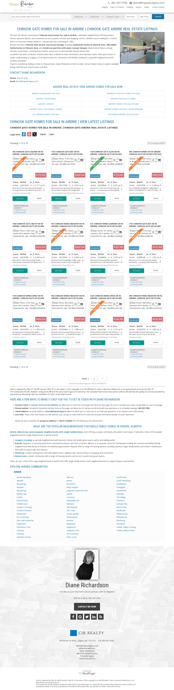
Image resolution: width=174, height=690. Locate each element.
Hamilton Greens (24, 537)
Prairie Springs (73, 513)
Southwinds (121, 484)
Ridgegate (71, 523)
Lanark (69, 494)
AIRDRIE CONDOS (45, 104)
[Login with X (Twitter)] (34, 135)
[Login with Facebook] (24, 135)
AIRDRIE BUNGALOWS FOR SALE (46, 93)
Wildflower (121, 510)
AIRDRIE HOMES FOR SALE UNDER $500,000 (123, 109)
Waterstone (121, 507)
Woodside (120, 523)
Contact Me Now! (87, 606)
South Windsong (123, 480)
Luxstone (71, 497)
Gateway (20, 533)
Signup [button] (43, 134)
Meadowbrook (73, 500)
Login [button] (51, 134)
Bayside (20, 480)
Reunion (70, 520)
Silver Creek (71, 537)
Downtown (21, 513)
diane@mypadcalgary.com (27, 81)
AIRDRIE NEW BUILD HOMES (123, 98)
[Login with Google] (29, 135)
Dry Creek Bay (23, 517)
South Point (121, 477)
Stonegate (120, 487)
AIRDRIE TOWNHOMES (46, 98)
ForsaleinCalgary (87, 656)
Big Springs (21, 490)
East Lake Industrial (25, 520)
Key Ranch (71, 484)
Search (158, 16)
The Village (121, 497)
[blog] (101, 617)
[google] (80, 617)
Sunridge (120, 494)
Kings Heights (72, 487)
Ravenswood (72, 517)
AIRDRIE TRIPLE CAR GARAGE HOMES (46, 109)
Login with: (15, 134)
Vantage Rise (122, 503)
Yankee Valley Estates (125, 530)
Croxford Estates (24, 510)
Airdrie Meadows (24, 477)
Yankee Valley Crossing (126, 527)
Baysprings (21, 484)
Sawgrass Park (73, 530)
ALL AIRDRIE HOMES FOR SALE (45, 114)
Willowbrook (121, 517)
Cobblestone (22, 503)
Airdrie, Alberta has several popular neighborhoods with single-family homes (46, 432)
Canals (19, 497)
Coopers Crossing (24, 507)
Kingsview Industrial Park (77, 490)
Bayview (20, 487)
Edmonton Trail (23, 527)
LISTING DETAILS (20, 198)
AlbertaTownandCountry (87, 653)
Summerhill (121, 490)
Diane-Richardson (87, 651)
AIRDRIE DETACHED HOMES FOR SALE (123, 93)
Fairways (20, 530)
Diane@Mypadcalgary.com (57, 411)
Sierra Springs (72, 533)
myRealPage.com (87, 673)
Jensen (69, 480)
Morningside (72, 507)
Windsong (120, 520)
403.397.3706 (22, 78)
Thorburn (120, 500)
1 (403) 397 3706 (20, 210)
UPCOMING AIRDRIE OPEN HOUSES (123, 114)
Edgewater (21, 523)
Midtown (70, 503)
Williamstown (122, 513)
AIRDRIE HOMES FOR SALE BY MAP (123, 104)
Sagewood (71, 527)
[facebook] (73, 617)
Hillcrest (70, 477)
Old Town (71, 510)
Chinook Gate (22, 500)
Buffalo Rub (22, 494)
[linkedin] (94, 617)
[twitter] (87, 617)
